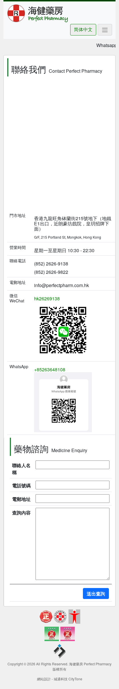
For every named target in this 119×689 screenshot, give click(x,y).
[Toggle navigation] (105, 29)
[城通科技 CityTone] (59, 652)
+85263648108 (49, 369)
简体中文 (83, 29)
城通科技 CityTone (68, 678)
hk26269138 (47, 298)
